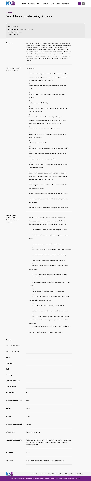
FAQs (39, 3)
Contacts (45, 3)
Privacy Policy (69, 474)
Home (24, 3)
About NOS (50, 474)
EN (79, 3)
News (52, 3)
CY (83, 3)
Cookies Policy (59, 474)
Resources (65, 3)
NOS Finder (31, 3)
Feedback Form (79, 474)
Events (58, 3)
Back (10, 12)
